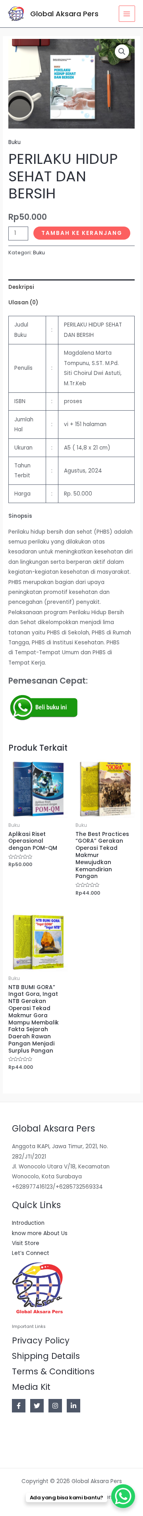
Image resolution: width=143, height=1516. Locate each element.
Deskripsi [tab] (21, 287)
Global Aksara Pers (64, 14)
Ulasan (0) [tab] (23, 302)
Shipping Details (46, 1356)
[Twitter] (37, 1405)
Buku (14, 142)
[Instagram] (55, 1405)
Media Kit (31, 1387)
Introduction (28, 1223)
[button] (122, 51)
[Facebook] (18, 1405)
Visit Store (25, 1243)
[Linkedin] (73, 1405)
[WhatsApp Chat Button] (123, 1496)
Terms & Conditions (53, 1371)
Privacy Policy (41, 1340)
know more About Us (40, 1233)
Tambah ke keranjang (81, 233)
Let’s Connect (30, 1253)
